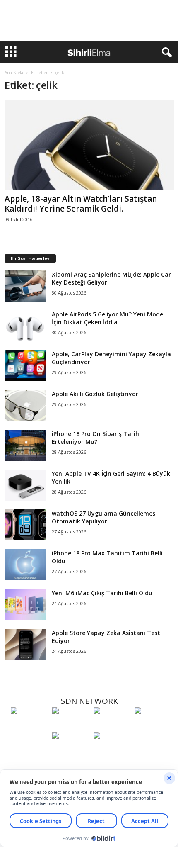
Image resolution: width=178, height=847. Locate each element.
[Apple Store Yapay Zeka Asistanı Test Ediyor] (25, 644)
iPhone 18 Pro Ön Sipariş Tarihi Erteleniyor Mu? (96, 437)
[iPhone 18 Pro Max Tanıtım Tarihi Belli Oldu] (25, 564)
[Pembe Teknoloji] (70, 750)
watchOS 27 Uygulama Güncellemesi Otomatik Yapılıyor (104, 517)
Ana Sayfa (14, 72)
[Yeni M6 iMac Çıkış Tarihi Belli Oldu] (25, 604)
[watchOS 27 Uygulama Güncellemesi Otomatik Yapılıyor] (25, 524)
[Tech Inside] (153, 726)
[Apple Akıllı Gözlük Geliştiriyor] (25, 405)
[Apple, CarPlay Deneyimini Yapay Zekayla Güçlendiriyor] (25, 365)
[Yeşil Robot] (112, 726)
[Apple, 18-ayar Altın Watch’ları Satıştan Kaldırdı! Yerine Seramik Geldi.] (89, 145)
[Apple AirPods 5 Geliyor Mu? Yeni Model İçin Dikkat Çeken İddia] (25, 325)
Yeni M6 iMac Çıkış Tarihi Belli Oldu (102, 593)
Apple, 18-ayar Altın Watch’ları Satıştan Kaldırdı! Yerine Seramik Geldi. (81, 203)
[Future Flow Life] (112, 750)
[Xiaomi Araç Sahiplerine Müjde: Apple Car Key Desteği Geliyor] (25, 286)
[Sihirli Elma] (70, 726)
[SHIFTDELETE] (29, 726)
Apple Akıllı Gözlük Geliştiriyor (95, 394)
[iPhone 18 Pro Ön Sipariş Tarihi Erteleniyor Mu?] (25, 445)
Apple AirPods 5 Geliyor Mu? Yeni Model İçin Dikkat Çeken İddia (108, 318)
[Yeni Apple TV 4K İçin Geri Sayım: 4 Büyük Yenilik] (25, 485)
